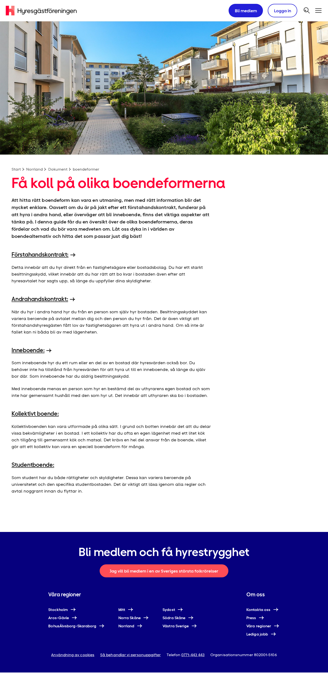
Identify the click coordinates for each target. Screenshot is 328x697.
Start (16, 169)
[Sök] (307, 10)
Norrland (34, 169)
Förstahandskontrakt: (40, 254)
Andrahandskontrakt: (40, 299)
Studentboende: (33, 465)
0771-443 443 (193, 654)
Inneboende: (28, 350)
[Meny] (318, 10)
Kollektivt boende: (35, 413)
